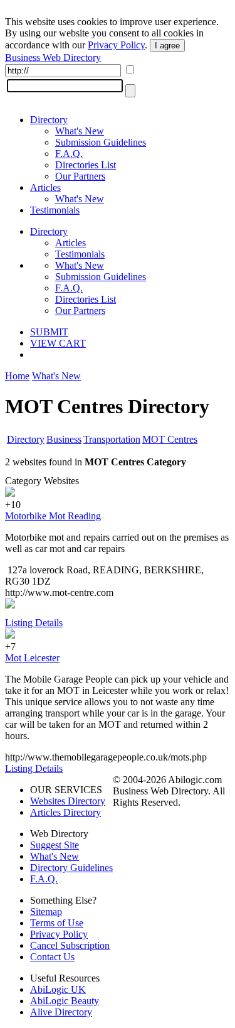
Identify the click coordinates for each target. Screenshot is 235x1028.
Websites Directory (67, 801)
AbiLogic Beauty (64, 1000)
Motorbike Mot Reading (53, 516)
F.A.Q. (69, 153)
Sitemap (46, 911)
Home (17, 376)
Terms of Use (56, 922)
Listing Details (34, 622)
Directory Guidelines (71, 867)
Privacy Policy (116, 45)
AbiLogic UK (58, 989)
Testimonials (55, 210)
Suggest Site (54, 845)
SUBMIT (49, 332)
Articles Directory (65, 812)
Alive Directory (61, 1012)
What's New (79, 131)
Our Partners (80, 176)
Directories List (85, 165)
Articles (45, 187)
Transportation (111, 439)
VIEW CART (58, 343)
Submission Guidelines (100, 142)
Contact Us (52, 956)
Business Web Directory (53, 57)
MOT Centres (169, 439)
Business (63, 439)
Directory (49, 119)
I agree (167, 45)
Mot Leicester (32, 657)
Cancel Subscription (70, 945)
